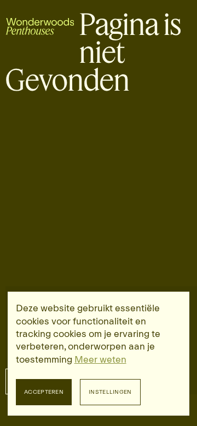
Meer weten (100, 359)
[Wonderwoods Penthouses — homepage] (39, 24)
